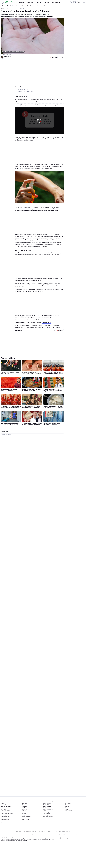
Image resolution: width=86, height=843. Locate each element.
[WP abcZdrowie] (12, 2)
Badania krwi (3, 818)
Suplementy (67, 812)
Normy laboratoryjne (4, 807)
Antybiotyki (67, 806)
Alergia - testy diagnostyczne (6, 806)
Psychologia (38, 5)
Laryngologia (24, 809)
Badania (15, 5)
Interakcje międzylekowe (69, 807)
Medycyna (46, 2)
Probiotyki (66, 809)
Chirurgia (23, 804)
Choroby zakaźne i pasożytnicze (49, 804)
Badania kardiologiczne (5, 804)
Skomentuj (54, 57)
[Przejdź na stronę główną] (2, 3)
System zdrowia (56, 2)
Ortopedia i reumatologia (26, 816)
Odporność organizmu (47, 812)
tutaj (26, 840)
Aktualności (22, 2)
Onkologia (24, 815)
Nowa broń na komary (23, 89)
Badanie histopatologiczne (5, 815)
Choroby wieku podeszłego (48, 809)
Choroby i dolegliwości (6, 5)
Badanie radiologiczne (5, 819)
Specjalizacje (22, 5)
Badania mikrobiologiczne (5, 810)
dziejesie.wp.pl (46, 322)
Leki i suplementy (68, 803)
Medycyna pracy (3, 809)
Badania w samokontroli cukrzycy (7, 813)
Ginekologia (24, 807)
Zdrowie (39, 2)
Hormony (45, 810)
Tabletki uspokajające (68, 810)
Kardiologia (24, 810)
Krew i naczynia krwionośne (48, 816)
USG (1, 822)
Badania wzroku (3, 821)
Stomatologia (24, 818)
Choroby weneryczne (47, 807)
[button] (74, 2)
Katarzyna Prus (7, 56)
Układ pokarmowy (46, 813)
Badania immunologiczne (5, 816)
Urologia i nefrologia (25, 819)
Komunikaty (30, 2)
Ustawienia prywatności (64, 831)
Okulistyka (24, 813)
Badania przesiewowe (4, 812)
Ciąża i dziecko (30, 5)
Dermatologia (24, 806)
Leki (44, 5)
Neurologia (24, 812)
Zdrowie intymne (46, 815)
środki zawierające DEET (24, 139)
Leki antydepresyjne (68, 804)
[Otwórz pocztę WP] (71, 2)
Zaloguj (79, 2)
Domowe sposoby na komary (25, 91)
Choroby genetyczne (47, 806)
